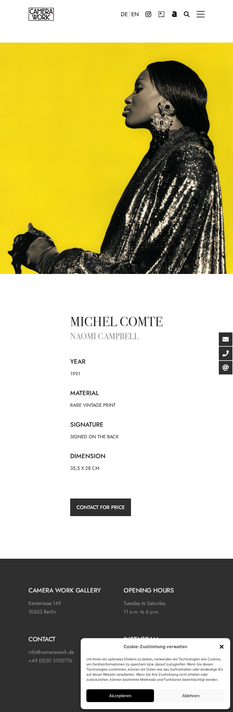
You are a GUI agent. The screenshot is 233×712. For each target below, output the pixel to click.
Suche (186, 14)
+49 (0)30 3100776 (50, 660)
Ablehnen (190, 695)
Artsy (161, 14)
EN (135, 14)
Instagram (148, 14)
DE (124, 14)
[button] (221, 647)
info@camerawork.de (51, 652)
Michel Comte (116, 323)
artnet (174, 14)
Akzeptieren (120, 695)
